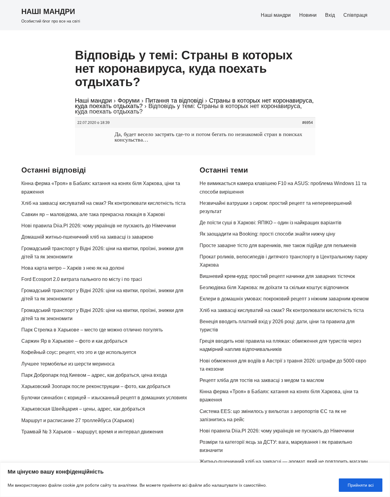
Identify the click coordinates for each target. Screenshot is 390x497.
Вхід (330, 15)
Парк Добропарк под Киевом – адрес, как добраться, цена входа (94, 375)
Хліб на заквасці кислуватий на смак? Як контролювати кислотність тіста (103, 203)
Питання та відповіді (174, 100)
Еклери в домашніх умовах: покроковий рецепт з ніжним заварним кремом (284, 298)
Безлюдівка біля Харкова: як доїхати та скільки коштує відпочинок (274, 287)
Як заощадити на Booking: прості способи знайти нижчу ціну (267, 233)
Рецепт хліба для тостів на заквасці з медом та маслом (262, 380)
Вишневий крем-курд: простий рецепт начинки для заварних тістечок (277, 276)
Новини (308, 15)
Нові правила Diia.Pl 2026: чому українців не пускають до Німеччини (98, 225)
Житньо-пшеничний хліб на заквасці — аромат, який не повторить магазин (284, 461)
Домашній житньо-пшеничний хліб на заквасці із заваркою (87, 237)
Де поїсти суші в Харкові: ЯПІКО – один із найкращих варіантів (271, 222)
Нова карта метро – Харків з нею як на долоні (72, 268)
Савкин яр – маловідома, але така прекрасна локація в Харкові (93, 214)
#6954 (307, 123)
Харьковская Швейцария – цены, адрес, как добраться (83, 408)
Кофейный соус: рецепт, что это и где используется (78, 352)
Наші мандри (276, 15)
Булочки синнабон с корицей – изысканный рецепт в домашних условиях (104, 397)
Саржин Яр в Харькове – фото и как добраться (74, 341)
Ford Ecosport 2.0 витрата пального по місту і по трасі (81, 279)
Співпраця (355, 15)
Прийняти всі (361, 485)
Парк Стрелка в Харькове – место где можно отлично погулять (92, 329)
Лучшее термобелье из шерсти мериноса (68, 363)
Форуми (129, 100)
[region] (195, 480)
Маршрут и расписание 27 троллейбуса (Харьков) (77, 420)
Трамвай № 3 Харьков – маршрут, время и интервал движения (92, 431)
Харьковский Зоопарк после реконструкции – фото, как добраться (95, 386)
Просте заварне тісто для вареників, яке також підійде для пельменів (278, 245)
